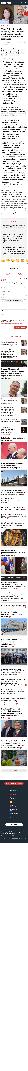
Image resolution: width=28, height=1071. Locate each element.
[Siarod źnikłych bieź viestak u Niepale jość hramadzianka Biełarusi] (14, 501)
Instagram (15, 806)
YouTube (15, 794)
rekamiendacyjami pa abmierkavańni (12, 323)
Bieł (16, 2)
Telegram (15, 790)
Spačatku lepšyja (20, 274)
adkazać (3, 280)
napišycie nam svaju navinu (14, 783)
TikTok (14, 798)
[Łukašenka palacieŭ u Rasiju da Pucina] (14, 448)
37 (12, 357)
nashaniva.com (15, 838)
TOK (14, 802)
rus (22, 2)
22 (9, 25)
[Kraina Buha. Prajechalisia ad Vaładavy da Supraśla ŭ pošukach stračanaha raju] (14, 691)
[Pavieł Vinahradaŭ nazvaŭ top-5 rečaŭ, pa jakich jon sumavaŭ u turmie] (14, 534)
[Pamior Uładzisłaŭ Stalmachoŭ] (14, 578)
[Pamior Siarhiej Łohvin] (14, 364)
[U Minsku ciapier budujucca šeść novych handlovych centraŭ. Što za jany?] (14, 474)
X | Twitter (15, 810)
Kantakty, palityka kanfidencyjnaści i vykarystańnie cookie (12, 832)
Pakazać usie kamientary (14, 300)
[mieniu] (26, 2)
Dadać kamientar (20, 327)
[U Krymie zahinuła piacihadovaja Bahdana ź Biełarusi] (14, 623)
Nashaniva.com (4, 44)
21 (13, 693)
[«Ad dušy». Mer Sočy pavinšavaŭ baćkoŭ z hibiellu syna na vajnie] (14, 561)
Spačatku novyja (7, 274)
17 (8, 600)
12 (12, 646)
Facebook (15, 813)
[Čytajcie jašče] (25, 222)
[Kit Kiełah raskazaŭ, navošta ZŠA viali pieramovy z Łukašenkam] (14, 508)
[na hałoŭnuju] (6, 3)
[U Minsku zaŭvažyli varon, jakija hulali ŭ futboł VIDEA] (14, 422)
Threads (14, 817)
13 (25, 606)
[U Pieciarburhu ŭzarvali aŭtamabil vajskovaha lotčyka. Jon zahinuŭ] (14, 606)
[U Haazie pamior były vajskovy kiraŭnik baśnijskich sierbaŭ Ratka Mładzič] (14, 516)
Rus (25, 42)
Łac (22, 42)
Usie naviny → (14, 770)
